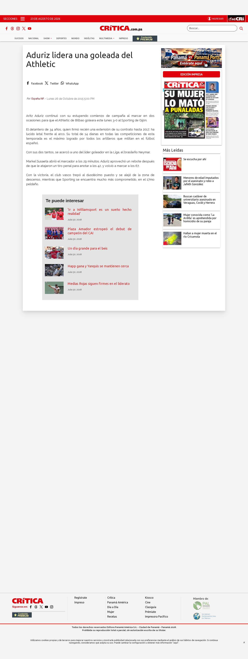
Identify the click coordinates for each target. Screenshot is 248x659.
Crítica (111, 597)
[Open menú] (22, 18)
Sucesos (19, 38)
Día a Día (112, 607)
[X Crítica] (24, 28)
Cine (147, 602)
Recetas (112, 616)
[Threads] (13, 28)
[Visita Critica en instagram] (51, 606)
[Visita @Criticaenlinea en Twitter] (36, 606)
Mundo (75, 38)
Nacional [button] (33, 38)
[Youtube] (29, 28)
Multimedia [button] (106, 38)
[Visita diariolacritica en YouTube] (46, 606)
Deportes (61, 38)
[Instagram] (18, 28)
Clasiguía (150, 607)
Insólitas (89, 38)
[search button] (241, 28)
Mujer (110, 611)
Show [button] (47, 38)
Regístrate (80, 597)
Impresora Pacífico (156, 616)
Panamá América (117, 602)
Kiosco (149, 597)
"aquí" (175, 642)
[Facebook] (7, 28)
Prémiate (150, 611)
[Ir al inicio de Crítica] (123, 28)
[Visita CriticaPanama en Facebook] (31, 606)
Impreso (123, 38)
